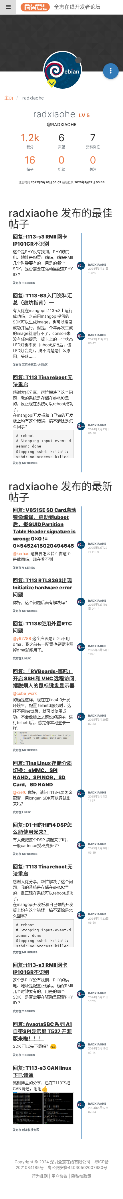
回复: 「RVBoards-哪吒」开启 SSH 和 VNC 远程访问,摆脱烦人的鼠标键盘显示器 (44, 678)
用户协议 (59, 1176)
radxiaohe (97, 264)
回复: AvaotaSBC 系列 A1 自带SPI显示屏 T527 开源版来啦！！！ (42, 1031)
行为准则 (40, 1176)
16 (30, 160)
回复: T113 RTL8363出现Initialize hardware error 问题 (42, 587)
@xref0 (20, 792)
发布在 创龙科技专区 (26, 1130)
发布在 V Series (24, 567)
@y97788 (22, 638)
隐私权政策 (81, 1176)
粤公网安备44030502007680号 (77, 1167)
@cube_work (25, 693)
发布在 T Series (24, 283)
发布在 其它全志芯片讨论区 (30, 364)
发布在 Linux (22, 658)
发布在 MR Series (25, 463)
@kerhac (21, 553)
